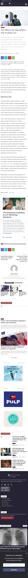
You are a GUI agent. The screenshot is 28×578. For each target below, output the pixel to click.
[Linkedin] (5, 485)
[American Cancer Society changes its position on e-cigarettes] (14, 339)
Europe (11, 290)
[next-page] (15, 298)
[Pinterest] (9, 57)
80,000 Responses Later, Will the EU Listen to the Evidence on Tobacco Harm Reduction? (14, 294)
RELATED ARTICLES (9, 282)
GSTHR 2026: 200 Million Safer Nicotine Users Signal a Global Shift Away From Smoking (23, 294)
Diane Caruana (8, 53)
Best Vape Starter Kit (6, 500)
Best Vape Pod (5, 502)
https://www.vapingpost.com (14, 276)
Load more (13, 357)
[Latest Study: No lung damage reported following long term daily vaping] (13, 536)
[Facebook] (2, 57)
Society (5, 8)
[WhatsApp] (13, 57)
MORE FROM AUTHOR (18, 282)
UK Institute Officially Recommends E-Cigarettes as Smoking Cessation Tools (21, 259)
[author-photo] (14, 268)
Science (1, 544)
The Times (11, 192)
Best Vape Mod (5, 504)
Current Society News (5, 433)
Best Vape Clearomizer (7, 506)
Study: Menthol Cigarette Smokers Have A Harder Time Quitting (7, 258)
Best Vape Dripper (6, 498)
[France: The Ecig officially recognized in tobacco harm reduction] (14, 312)
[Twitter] (5, 57)
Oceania (2, 290)
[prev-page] (13, 298)
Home (2, 8)
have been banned (11, 106)
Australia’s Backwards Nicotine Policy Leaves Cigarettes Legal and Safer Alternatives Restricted (4, 294)
